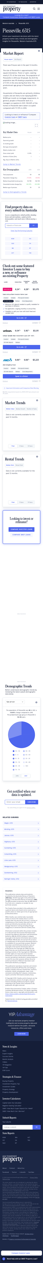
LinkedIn (23, 1172)
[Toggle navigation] (38, 9)
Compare (35, 322)
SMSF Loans (35, 17)
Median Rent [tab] (10, 465)
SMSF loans (22, 117)
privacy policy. (31, 807)
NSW (12, 238)
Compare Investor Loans (21, 529)
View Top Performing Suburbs (21, 231)
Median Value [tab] (10, 409)
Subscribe (32, 802)
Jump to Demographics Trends (15, 192)
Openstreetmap (12, 1001)
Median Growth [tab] (20, 409)
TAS (30, 253)
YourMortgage (15, 1235)
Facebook (6, 1172)
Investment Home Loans (19, 17)
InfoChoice (6, 1235)
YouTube (31, 1172)
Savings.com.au (29, 1233)
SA (30, 243)
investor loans (10, 117)
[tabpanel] (21, 87)
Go (37, 1127)
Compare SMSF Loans (21, 535)
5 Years (21, 446)
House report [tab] (8, 59)
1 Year (13, 446)
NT (30, 248)
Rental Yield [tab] (19, 465)
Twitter (14, 1172)
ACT (12, 253)
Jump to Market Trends (12, 164)
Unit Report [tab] (17, 59)
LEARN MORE (21, 1033)
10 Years (30, 446)
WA (13, 248)
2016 (17, 776)
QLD (12, 243)
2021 (25, 776)
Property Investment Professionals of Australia (22, 1239)
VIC (30, 238)
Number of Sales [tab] (32, 409)
